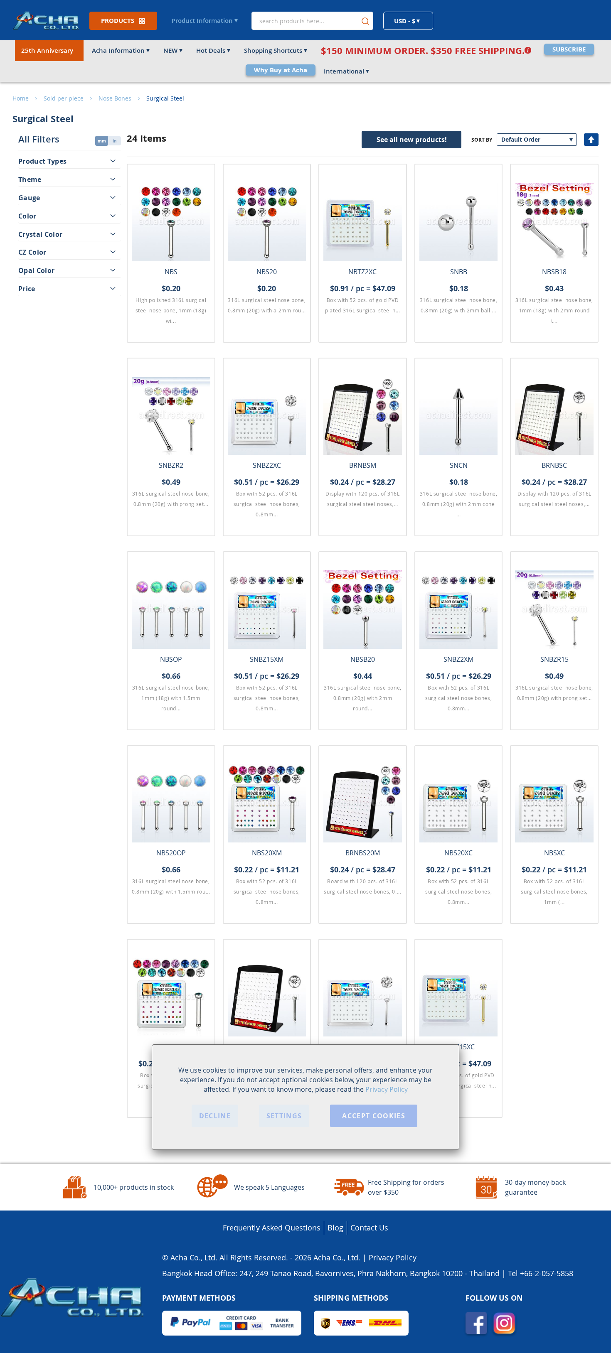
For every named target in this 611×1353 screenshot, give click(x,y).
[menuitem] (49, 50)
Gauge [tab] (29, 197)
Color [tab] (27, 216)
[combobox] (312, 21)
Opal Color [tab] (36, 270)
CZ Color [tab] (32, 252)
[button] (408, 21)
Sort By (481, 139)
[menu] (305, 61)
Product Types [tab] (42, 161)
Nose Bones (115, 98)
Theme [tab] (30, 179)
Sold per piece (64, 98)
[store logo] (45, 20)
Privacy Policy (386, 1089)
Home (20, 98)
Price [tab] (26, 288)
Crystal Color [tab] (40, 234)
